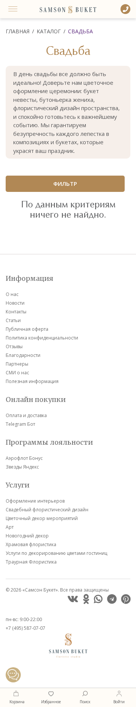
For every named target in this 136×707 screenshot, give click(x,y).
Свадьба (80, 31)
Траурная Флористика (31, 562)
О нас (12, 294)
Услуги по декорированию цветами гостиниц (56, 553)
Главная (17, 31)
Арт (10, 527)
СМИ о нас (17, 372)
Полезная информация (32, 381)
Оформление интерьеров (35, 501)
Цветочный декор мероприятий (42, 518)
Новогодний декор (27, 536)
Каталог (49, 31)
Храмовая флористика (31, 544)
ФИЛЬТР (65, 183)
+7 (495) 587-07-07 (25, 628)
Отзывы (14, 346)
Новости (15, 303)
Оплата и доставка (26, 415)
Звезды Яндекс (22, 467)
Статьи (13, 320)
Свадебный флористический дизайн (47, 509)
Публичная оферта (27, 329)
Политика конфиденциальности (42, 338)
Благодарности (23, 355)
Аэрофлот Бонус (24, 458)
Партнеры (17, 364)
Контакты (16, 311)
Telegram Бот (20, 424)
